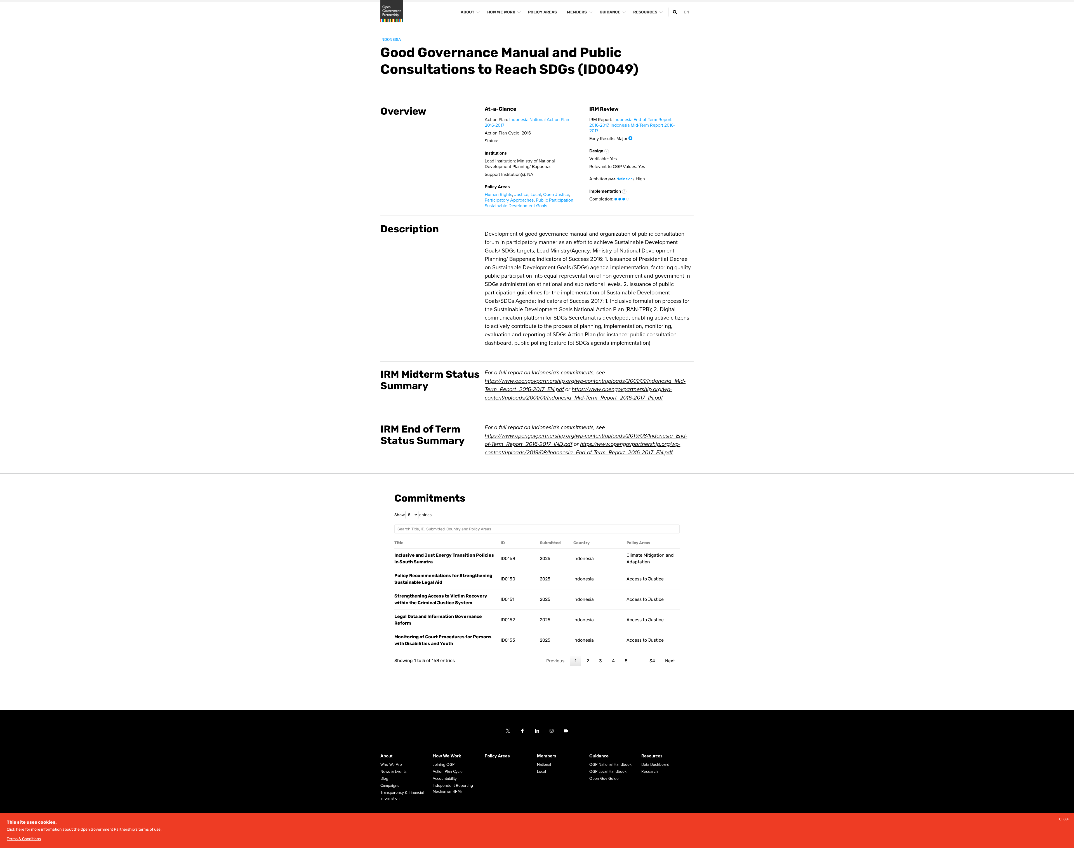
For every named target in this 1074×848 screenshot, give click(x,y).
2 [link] (588, 660)
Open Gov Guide (604, 778)
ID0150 (508, 579)
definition (625, 179)
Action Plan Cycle (448, 771)
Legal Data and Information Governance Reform (438, 620)
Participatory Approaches (509, 200)
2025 (545, 558)
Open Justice (556, 194)
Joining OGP (443, 764)
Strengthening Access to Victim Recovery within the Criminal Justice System (440, 599)
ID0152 (508, 619)
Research (649, 771)
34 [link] (652, 660)
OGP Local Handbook (607, 771)
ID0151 (507, 599)
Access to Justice (645, 579)
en (686, 12)
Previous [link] (555, 660)
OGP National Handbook (610, 764)
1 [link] (575, 660)
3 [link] (600, 660)
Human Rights (498, 194)
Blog (384, 778)
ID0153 (508, 640)
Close (1064, 819)
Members (546, 756)
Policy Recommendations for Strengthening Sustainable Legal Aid (443, 579)
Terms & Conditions (24, 839)
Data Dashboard (655, 764)
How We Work (447, 756)
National (544, 764)
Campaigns (389, 785)
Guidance (599, 756)
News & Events (393, 771)
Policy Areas (497, 756)
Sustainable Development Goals (516, 206)
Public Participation (554, 200)
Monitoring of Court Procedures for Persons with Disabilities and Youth (442, 640)
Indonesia (390, 39)
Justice (521, 194)
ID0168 (508, 558)
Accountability (445, 778)
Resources (652, 756)
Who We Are (391, 764)
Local (536, 194)
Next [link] (670, 660)
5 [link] (626, 660)
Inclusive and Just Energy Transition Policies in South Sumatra (444, 558)
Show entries (413, 514)
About (386, 756)
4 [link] (613, 660)
